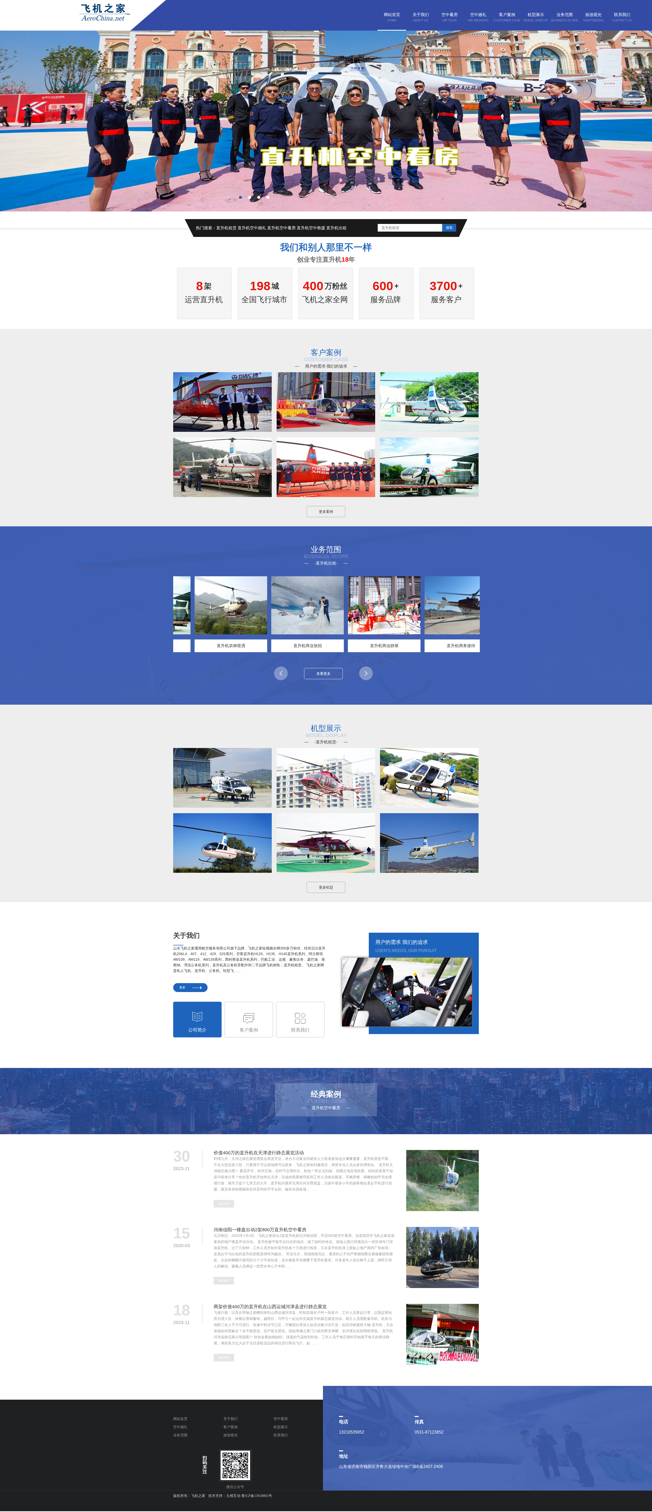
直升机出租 (336, 228)
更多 (182, 987)
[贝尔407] (326, 870)
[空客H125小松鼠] (429, 805)
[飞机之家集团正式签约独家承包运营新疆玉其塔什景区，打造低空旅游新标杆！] (326, 429)
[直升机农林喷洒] (192, 605)
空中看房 (281, 1419)
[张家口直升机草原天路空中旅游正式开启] (326, 494)
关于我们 (230, 1419)
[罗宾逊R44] (222, 870)
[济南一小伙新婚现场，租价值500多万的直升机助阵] (222, 494)
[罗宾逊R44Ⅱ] (429, 870)
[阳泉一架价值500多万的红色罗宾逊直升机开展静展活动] (429, 429)
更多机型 (326, 887)
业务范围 (180, 1435)
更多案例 (326, 512)
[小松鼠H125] (222, 805)
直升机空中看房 (281, 228)
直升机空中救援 (311, 228)
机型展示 (281, 1427)
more (224, 1204)
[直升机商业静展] (345, 605)
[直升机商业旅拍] (269, 605)
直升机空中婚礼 (252, 228)
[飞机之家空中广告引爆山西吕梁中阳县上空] (222, 429)
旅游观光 (230, 1435)
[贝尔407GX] (326, 805)
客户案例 (230, 1427)
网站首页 (180, 1419)
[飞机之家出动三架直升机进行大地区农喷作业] (429, 494)
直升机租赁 (226, 228)
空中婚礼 (180, 1427)
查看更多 (323, 674)
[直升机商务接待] (422, 605)
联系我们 (281, 1435)
